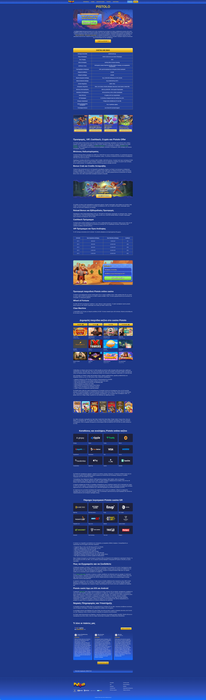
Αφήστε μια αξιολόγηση (126, 628)
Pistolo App (82, 591)
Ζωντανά (94, 324)
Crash (109, 324)
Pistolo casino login (80, 574)
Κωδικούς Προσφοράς (99, 145)
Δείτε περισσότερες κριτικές (103, 662)
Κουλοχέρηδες (125, 324)
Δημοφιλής (79, 324)
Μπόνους (75, 145)
